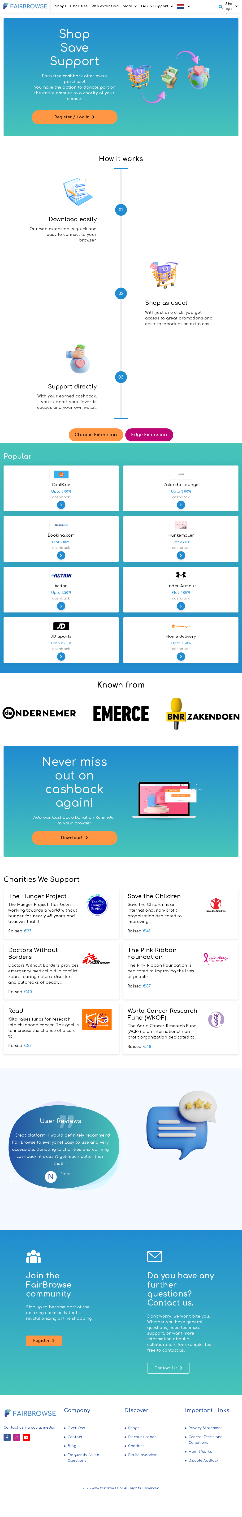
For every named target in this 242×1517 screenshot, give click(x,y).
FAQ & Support (155, 6)
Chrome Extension (96, 434)
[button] (183, 6)
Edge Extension (149, 434)
